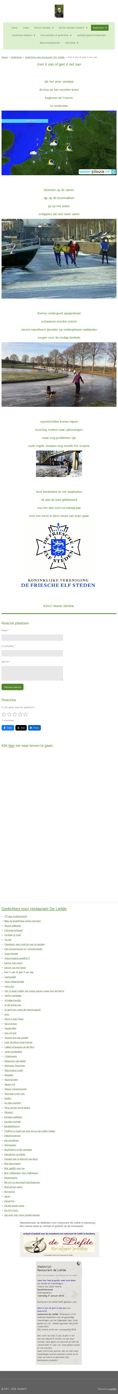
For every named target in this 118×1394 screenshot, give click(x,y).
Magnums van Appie (15, 1060)
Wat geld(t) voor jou (14, 1168)
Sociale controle (12, 1121)
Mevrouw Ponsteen (15, 1065)
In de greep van (13, 1004)
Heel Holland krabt (14, 981)
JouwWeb (112, 1389)
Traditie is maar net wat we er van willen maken (29, 1130)
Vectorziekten (11, 1140)
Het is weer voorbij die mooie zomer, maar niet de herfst (34, 990)
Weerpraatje (10, 1177)
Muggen (9, 1074)
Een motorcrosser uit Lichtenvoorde (23, 948)
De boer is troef (13, 934)
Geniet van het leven (15, 967)
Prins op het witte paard (17, 1107)
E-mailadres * (9, 646)
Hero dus (9, 986)
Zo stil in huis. (11, 1210)
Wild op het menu (13, 1186)
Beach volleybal (13, 925)
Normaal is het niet (15, 1093)
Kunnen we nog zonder (16, 1037)
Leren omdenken (13, 1051)
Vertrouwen (10, 1144)
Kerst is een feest (14, 1018)
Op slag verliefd (12, 1102)
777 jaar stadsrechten (15, 916)
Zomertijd (9, 1200)
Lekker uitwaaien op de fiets (19, 1046)
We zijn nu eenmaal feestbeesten (22, 1182)
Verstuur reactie (12, 687)
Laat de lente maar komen (18, 1042)
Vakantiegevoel (12, 1135)
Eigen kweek (11, 953)
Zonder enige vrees (14, 1205)
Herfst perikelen (13, 995)
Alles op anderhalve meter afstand (22, 920)
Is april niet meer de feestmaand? (23, 1009)
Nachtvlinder (11, 1079)
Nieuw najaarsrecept (16, 1088)
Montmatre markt (14, 1070)
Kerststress (11, 1023)
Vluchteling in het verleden (18, 1149)
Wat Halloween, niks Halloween (21, 1172)
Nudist (8, 1098)
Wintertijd (9, 1191)
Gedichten (16, 57)
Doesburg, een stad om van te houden (25, 944)
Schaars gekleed (13, 1116)
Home (5, 57)
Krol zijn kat (11, 1032)
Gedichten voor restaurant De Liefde (45, 57)
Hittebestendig (13, 1000)
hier (11, 746)
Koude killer (10, 1028)
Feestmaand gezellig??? (17, 958)
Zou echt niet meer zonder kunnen (22, 1214)
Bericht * (6, 661)
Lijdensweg (11, 1056)
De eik (8, 939)
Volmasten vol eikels (14, 1154)
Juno (6, 1014)
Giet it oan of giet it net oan (82, 57)
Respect (9, 1112)
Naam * (5, 630)
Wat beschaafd (12, 1163)
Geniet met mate (13, 962)
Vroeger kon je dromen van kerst (21, 1158)
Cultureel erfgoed (13, 930)
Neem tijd (10, 1084)
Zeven (7, 1196)
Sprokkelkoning (12, 1126)
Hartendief (10, 976)
